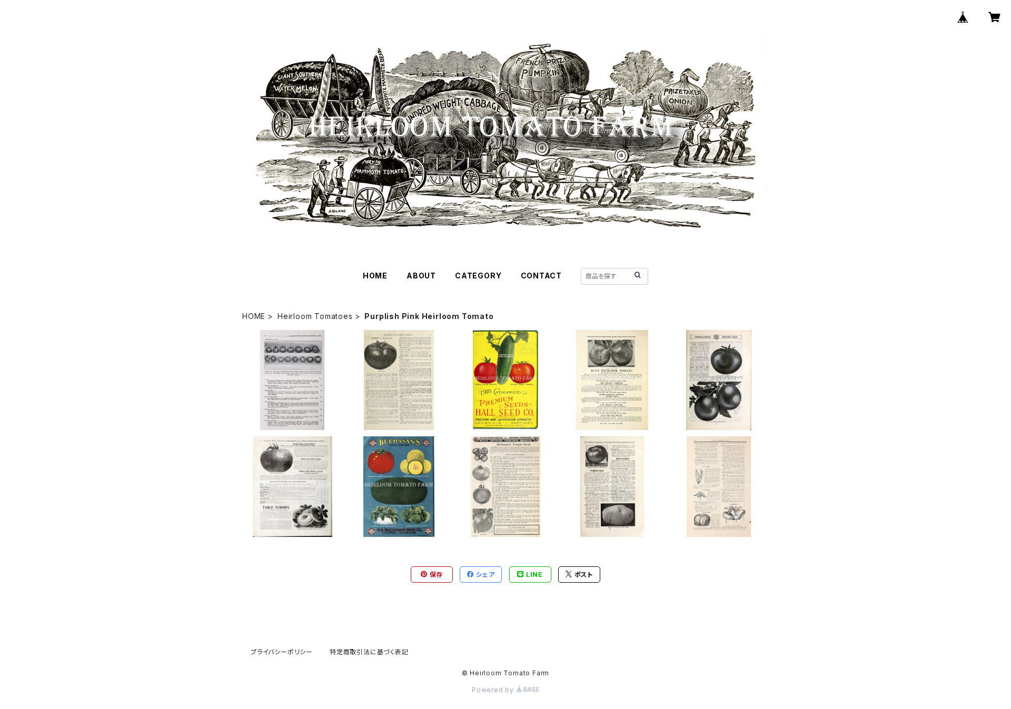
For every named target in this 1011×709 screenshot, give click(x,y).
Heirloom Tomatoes (315, 316)
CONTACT (541, 275)
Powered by (494, 690)
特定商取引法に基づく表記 (369, 652)
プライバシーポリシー (282, 652)
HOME (375, 275)
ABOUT (421, 275)
